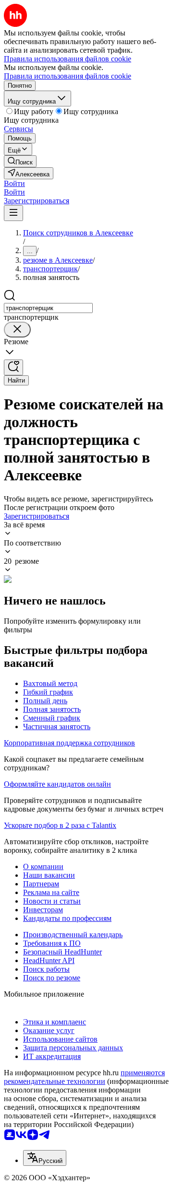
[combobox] (48, 308)
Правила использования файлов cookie (67, 76)
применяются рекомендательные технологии (84, 1077)
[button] (14, 183)
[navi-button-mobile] (13, 213)
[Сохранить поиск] (13, 367)
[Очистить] (17, 329)
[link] (20, 161)
